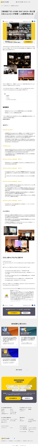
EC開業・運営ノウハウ (7, 5)
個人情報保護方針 (11, 440)
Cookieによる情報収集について (18, 440)
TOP (2, 5)
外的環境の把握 (25, 440)
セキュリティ (26, 1)
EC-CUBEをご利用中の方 (6, 417)
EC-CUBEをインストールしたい (26, 407)
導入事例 (21, 1)
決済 (19, 1)
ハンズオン (8, 98)
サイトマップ (13, 445)
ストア (29, 1)
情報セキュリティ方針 (30, 440)
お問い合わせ (22, 417)
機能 (16, 1)
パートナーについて (23, 426)
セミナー (7, 96)
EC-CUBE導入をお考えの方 (6, 407)
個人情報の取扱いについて (4, 440)
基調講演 (7, 95)
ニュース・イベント (5, 426)
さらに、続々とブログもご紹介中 (11, 99)
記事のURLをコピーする (26, 21)
